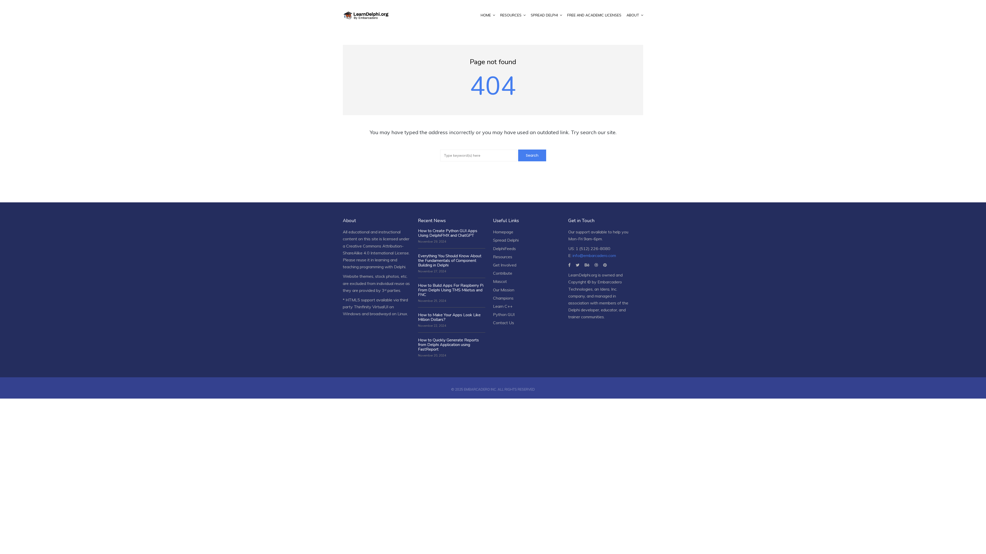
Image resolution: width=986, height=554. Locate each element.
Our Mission (503, 289)
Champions (503, 298)
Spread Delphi (506, 240)
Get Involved (504, 265)
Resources (502, 256)
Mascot (500, 281)
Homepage (503, 231)
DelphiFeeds (504, 248)
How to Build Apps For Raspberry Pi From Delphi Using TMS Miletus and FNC (450, 290)
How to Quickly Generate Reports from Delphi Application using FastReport (448, 344)
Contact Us (503, 322)
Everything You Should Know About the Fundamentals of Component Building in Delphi (449, 260)
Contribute (502, 273)
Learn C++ (503, 306)
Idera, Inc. (608, 289)
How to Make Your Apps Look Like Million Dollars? (449, 317)
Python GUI (504, 314)
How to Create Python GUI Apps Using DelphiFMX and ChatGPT (447, 233)
